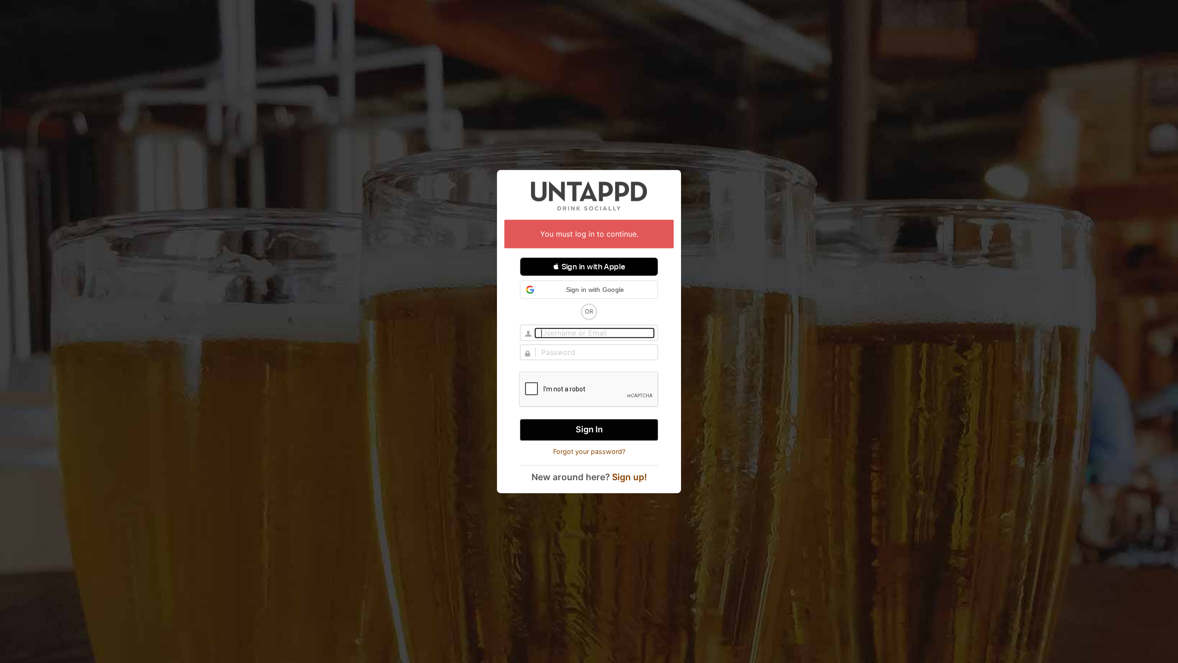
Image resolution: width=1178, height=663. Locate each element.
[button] (589, 266)
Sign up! (629, 477)
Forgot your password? (589, 451)
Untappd (589, 195)
